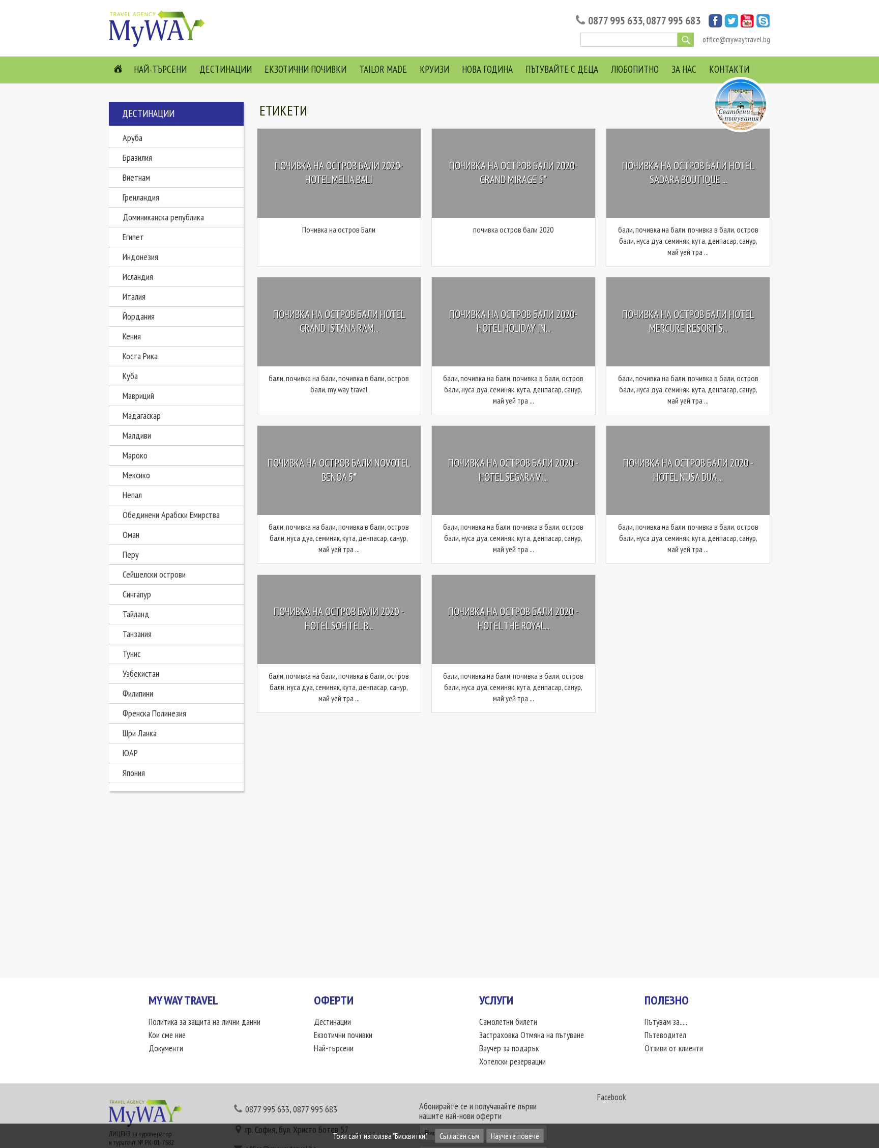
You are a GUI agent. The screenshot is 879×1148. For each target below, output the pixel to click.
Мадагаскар (142, 415)
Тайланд (136, 614)
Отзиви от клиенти (673, 1048)
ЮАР (130, 753)
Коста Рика (140, 356)
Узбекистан (141, 673)
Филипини (138, 693)
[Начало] (160, 46)
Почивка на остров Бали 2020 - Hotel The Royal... (513, 619)
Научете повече (515, 1136)
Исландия (138, 276)
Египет (133, 237)
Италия (134, 296)
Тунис (131, 653)
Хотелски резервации (512, 1061)
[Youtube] (747, 24)
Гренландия (141, 197)
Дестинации (225, 69)
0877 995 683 (673, 20)
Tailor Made (383, 69)
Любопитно (635, 69)
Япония (134, 773)
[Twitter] (731, 24)
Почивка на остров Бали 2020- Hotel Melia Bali (339, 173)
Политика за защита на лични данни (204, 1021)
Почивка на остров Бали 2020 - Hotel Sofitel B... (339, 619)
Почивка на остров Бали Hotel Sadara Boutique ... (688, 173)
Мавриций (138, 395)
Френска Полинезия (154, 713)
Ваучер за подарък (509, 1048)
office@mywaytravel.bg (736, 39)
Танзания (137, 634)
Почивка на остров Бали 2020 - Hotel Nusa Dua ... (688, 470)
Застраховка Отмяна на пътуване (531, 1035)
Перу (131, 554)
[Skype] (763, 24)
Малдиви (137, 435)
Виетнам (136, 177)
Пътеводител (665, 1035)
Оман (131, 534)
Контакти (729, 69)
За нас (683, 69)
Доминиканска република (163, 217)
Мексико (136, 475)
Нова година (487, 69)
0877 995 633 (615, 20)
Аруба (132, 138)
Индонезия (140, 257)
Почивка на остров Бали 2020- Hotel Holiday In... (513, 321)
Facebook (611, 1097)
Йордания (139, 316)
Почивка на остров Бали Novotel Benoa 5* (339, 470)
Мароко (135, 455)
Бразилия (137, 157)
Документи (166, 1048)
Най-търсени (160, 69)
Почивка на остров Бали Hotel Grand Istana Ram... (339, 321)
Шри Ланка (140, 733)
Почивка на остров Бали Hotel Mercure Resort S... (688, 321)
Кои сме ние (167, 1035)
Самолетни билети (508, 1021)
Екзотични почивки (305, 69)
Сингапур (137, 594)
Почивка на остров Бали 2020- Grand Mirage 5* (513, 173)
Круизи (434, 69)
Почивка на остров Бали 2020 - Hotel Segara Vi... (513, 470)
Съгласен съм (459, 1136)
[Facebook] (715, 24)
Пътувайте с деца (561, 69)
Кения (132, 336)
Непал (132, 495)
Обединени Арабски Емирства (171, 515)
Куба (130, 376)
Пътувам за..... (665, 1021)
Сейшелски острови (154, 574)
